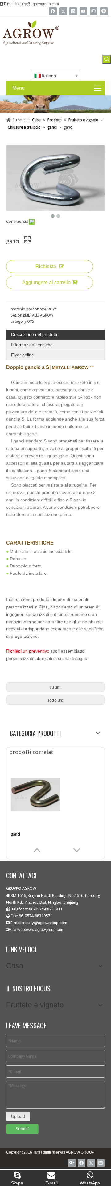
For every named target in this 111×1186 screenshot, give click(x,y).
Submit (22, 1128)
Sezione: (18, 315)
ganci (15, 834)
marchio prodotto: (27, 309)
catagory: (19, 321)
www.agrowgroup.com (45, 929)
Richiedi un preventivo (27, 651)
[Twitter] (63, 11)
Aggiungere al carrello (46, 282)
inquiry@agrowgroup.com (37, 4)
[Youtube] (83, 11)
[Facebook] (53, 11)
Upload (18, 1116)
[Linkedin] (73, 11)
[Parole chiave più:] (106, 59)
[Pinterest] (104, 11)
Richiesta (45, 266)
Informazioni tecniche (32, 344)
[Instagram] (93, 11)
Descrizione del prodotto (35, 334)
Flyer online (22, 354)
